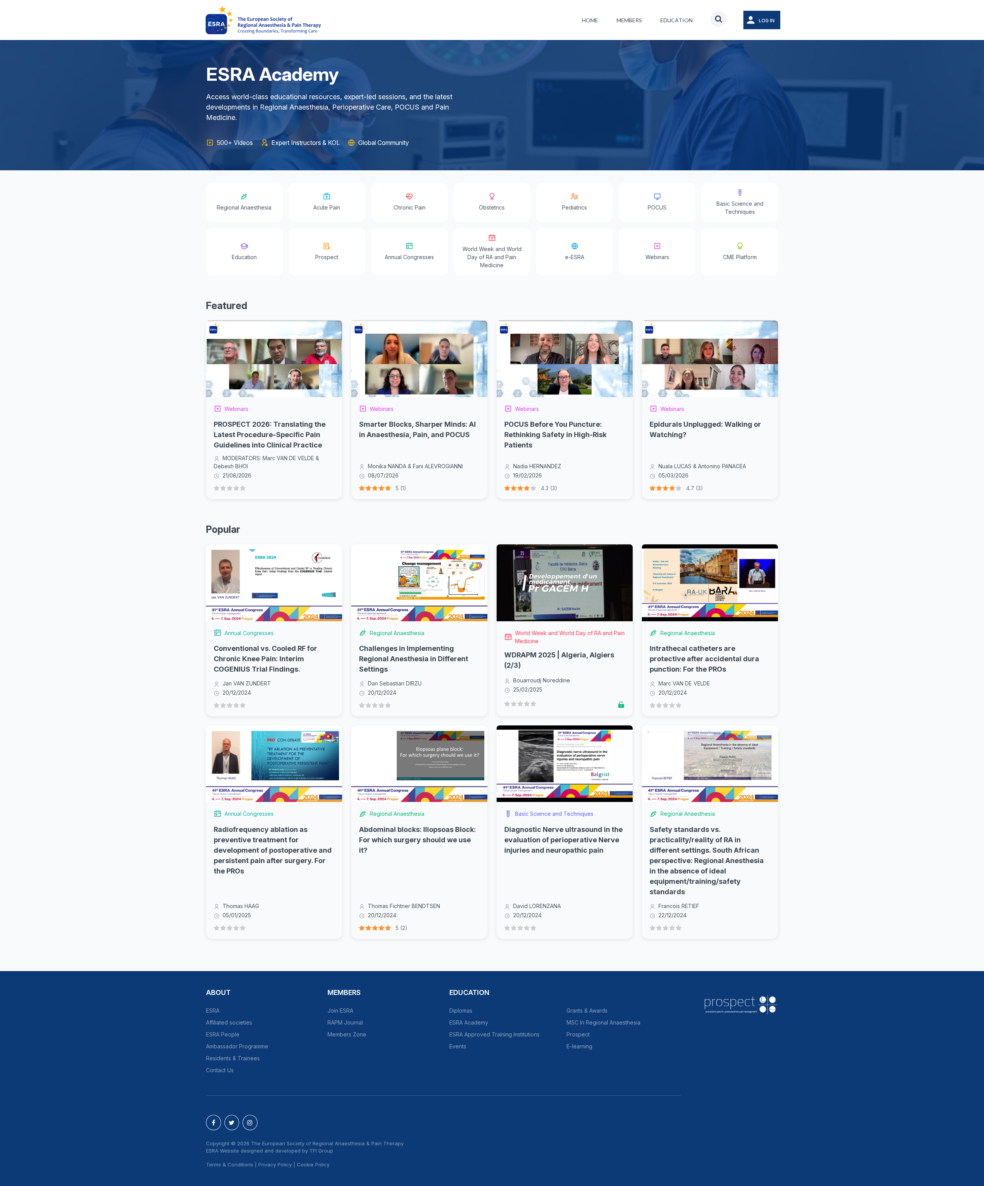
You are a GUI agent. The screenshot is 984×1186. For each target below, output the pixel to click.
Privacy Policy (275, 1164)
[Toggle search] (718, 19)
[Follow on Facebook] (213, 1122)
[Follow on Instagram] (250, 1122)
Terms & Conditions (229, 1164)
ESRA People (222, 1034)
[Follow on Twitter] (231, 1122)
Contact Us (220, 1070)
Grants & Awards (587, 1010)
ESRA (212, 1010)
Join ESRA (340, 1010)
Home (590, 20)
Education (676, 20)
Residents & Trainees (233, 1058)
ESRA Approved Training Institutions (494, 1034)
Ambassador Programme (237, 1046)
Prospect (578, 1034)
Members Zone (346, 1034)
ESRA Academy (468, 1022)
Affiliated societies (229, 1022)
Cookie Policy (313, 1164)
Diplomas (460, 1010)
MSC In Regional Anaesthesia (603, 1022)
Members (629, 20)
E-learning (579, 1046)
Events (457, 1046)
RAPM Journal (345, 1022)
